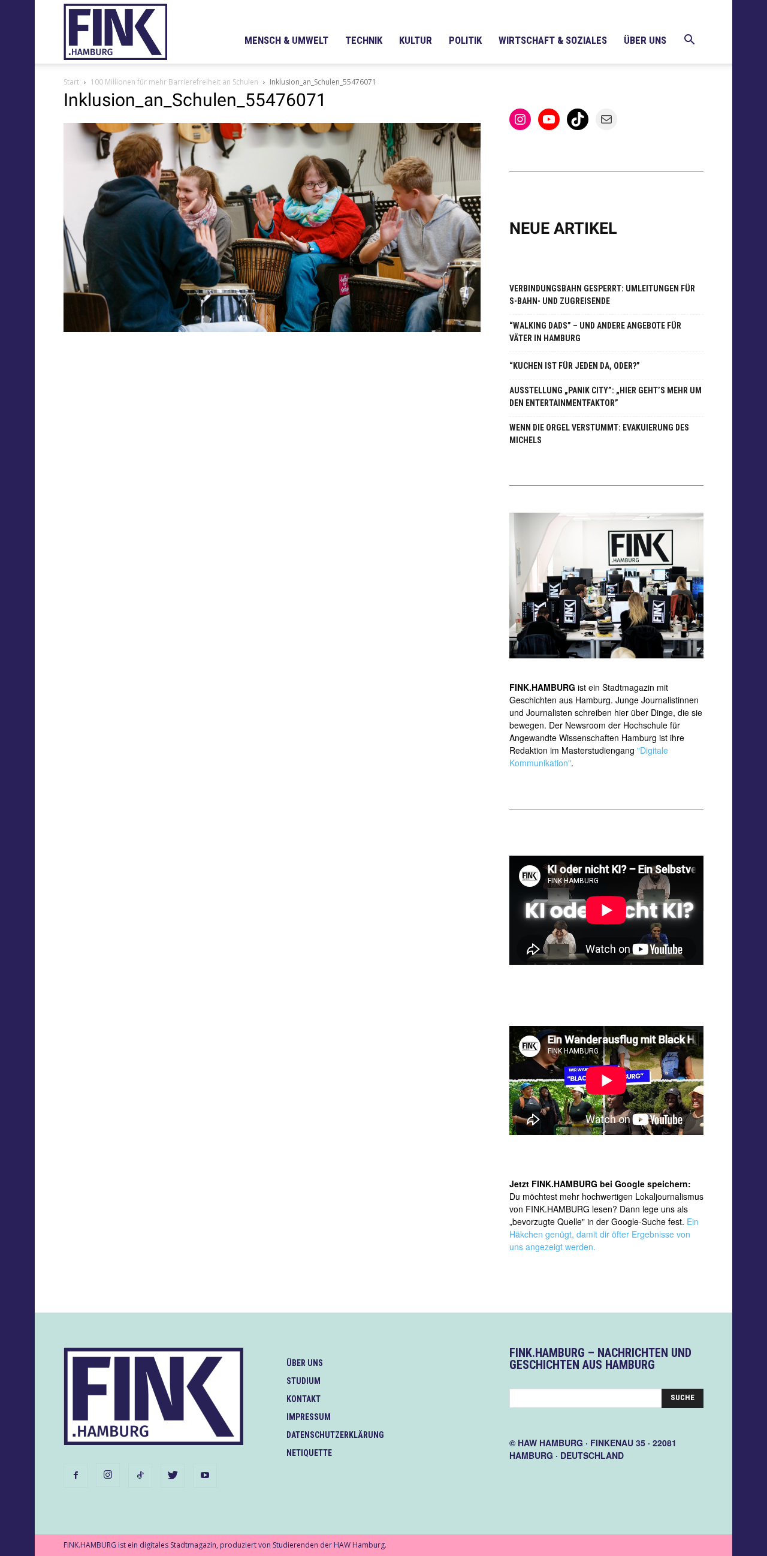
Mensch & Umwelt (286, 40)
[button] (689, 41)
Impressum (308, 1417)
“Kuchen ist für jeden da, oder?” (574, 366)
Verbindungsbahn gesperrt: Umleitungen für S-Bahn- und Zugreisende (602, 295)
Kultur (415, 40)
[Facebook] (75, 1476)
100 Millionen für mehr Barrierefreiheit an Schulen (174, 82)
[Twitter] (173, 1476)
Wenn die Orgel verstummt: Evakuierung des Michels (599, 434)
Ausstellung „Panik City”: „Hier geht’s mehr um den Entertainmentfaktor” (605, 397)
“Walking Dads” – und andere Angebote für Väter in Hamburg (595, 332)
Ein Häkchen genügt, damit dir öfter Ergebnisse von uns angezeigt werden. (604, 1234)
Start (71, 82)
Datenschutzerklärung (335, 1435)
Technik (363, 40)
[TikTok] (140, 1476)
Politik (465, 40)
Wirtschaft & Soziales (553, 40)
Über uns (645, 40)
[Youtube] (205, 1476)
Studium (303, 1381)
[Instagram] (108, 1475)
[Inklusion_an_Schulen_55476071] (272, 329)
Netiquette (309, 1453)
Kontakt (303, 1399)
